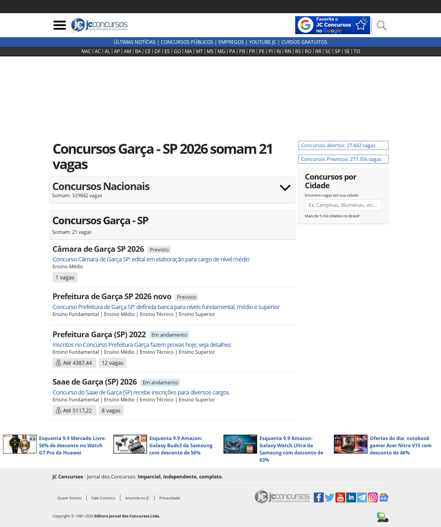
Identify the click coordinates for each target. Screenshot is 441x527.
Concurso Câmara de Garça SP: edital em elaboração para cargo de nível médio (150, 259)
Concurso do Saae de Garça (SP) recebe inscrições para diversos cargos (140, 392)
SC (328, 51)
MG (221, 51)
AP (117, 51)
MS (210, 51)
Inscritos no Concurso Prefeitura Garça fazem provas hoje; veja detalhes (141, 345)
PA (232, 51)
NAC (86, 51)
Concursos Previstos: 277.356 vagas (341, 159)
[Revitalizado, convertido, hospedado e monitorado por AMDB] (382, 516)
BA (138, 51)
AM (127, 51)
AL (107, 51)
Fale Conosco (103, 498)
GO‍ (177, 51)
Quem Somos (69, 498)
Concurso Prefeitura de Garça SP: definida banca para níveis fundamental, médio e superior (165, 307)
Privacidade (169, 498)
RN (288, 51)
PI (270, 51)
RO (308, 51)
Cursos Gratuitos (304, 42)
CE (148, 51)
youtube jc (262, 42)
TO (357, 51)
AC (98, 51)
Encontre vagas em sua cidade (331, 195)
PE (262, 51)
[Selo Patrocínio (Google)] (332, 24)
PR (252, 51)
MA (188, 51)
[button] (172, 192)
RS (298, 51)
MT (199, 51)
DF (157, 51)
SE (347, 51)
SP (337, 51)
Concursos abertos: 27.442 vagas (338, 145)
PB (242, 51)
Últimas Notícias (135, 42)
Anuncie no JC (137, 498)
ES (167, 51)
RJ (279, 51)
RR (318, 51)
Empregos (231, 42)
